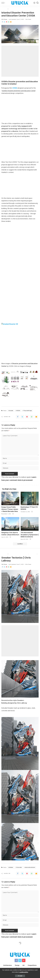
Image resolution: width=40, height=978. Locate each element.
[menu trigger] (3, 3)
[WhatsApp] (9, 22)
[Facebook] (2, 22)
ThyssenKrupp (27, 410)
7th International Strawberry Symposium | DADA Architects (30, 535)
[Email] (11, 22)
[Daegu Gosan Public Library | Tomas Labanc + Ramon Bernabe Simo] (10, 498)
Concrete (19, 867)
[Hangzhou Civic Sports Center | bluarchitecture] (10, 524)
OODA (14, 88)
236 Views (4, 955)
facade (11, 410)
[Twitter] (4, 22)
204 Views (4, 19)
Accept (20, 976)
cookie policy (23, 972)
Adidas (11, 867)
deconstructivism (30, 867)
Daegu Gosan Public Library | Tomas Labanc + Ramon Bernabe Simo (9, 509)
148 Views (4, 564)
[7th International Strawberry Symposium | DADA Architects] (30, 524)
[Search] (37, 3)
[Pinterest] (7, 22)
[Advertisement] (20, 61)
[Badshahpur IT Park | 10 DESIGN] (30, 498)
